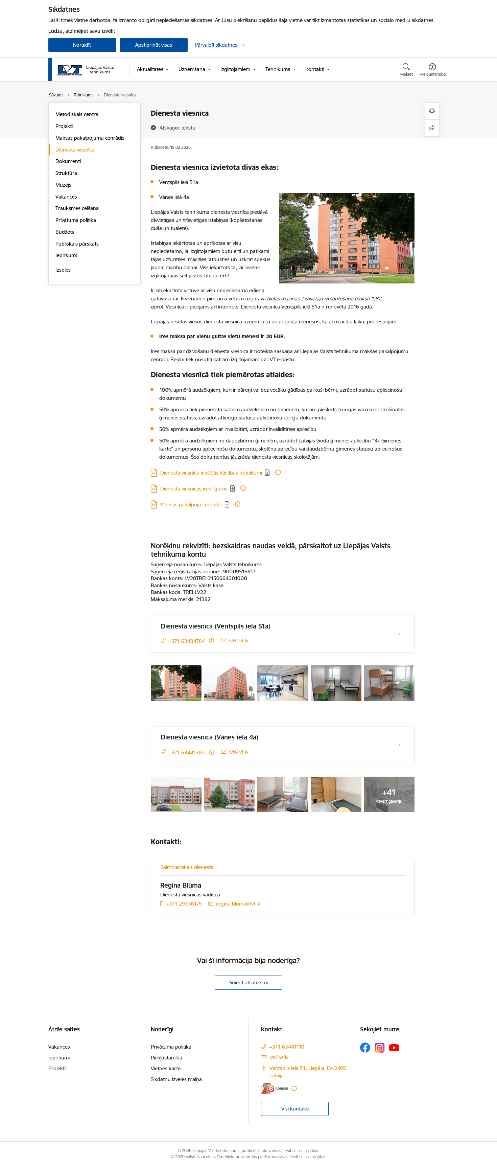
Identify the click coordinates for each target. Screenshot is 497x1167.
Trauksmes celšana (77, 208)
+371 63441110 (286, 1047)
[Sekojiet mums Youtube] (394, 1047)
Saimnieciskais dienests (187, 867)
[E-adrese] (274, 1088)
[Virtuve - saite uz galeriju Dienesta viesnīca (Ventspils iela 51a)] (282, 682)
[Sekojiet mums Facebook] (365, 1048)
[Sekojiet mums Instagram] (380, 1048)
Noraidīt (82, 45)
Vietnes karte (166, 1068)
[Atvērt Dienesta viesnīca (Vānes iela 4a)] (398, 745)
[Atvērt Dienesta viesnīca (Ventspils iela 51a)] (398, 634)
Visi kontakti (295, 1108)
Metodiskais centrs (76, 114)
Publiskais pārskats (77, 244)
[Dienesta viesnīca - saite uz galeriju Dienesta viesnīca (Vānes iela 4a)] (176, 794)
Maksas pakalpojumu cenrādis (89, 138)
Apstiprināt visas (153, 45)
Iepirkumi (66, 255)
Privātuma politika (75, 220)
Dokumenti (68, 161)
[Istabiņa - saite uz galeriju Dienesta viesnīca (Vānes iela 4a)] (282, 794)
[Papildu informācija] (278, 472)
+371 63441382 (187, 752)
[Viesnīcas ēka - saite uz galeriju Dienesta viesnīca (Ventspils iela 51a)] (176, 682)
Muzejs (63, 185)
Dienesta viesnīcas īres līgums (193, 488)
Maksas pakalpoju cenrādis (191, 504)
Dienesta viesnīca (74, 149)
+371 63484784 (187, 641)
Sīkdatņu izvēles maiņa (176, 1079)
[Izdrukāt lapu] (432, 111)
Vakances (66, 196)
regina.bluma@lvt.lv (238, 903)
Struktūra (66, 173)
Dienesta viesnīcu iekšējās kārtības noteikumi (211, 473)
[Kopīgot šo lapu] (432, 128)
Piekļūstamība (166, 1057)
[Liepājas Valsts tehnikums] (86, 70)
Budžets (64, 232)
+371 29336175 (184, 903)
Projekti (64, 126)
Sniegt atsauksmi (248, 982)
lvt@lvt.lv (238, 640)
